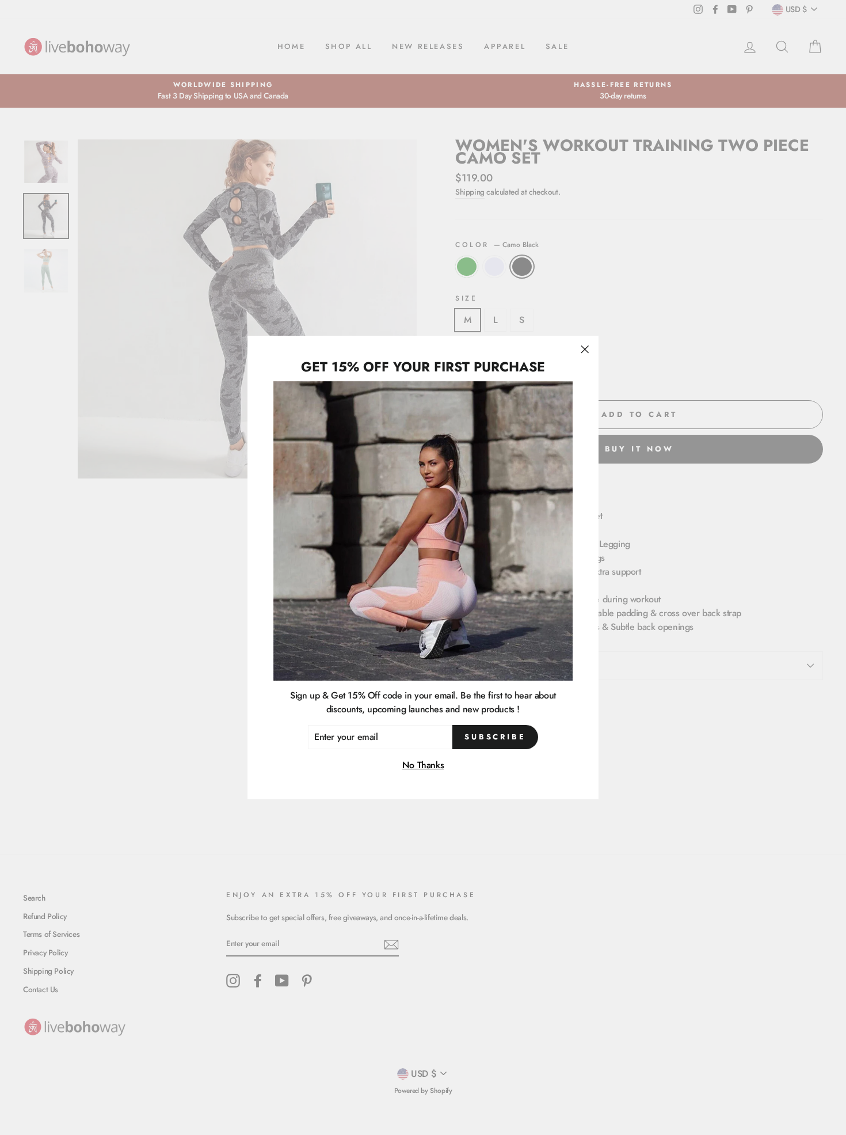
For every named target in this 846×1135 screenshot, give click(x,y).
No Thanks (423, 765)
